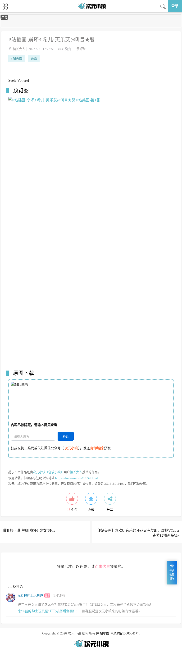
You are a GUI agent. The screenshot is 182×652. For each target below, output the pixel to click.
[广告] (91, 27)
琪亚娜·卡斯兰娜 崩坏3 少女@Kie (29, 530)
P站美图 (17, 58)
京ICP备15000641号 (124, 633)
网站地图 (102, 633)
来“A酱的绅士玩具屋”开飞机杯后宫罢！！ (48, 611)
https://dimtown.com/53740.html (76, 478)
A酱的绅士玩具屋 (30, 595)
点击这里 (102, 567)
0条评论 (80, 49)
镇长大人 (19, 49)
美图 (34, 58)
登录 (174, 6)
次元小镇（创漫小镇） (48, 472)
